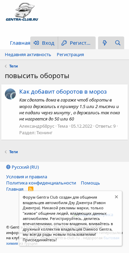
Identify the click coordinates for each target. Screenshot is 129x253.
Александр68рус (36, 126)
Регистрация (70, 54)
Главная (20, 42)
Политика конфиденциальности (41, 183)
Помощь (90, 183)
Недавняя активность (28, 54)
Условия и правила (26, 176)
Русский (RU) (25, 167)
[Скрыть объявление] (115, 197)
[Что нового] (104, 42)
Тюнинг (44, 132)
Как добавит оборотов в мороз (63, 91)
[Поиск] (117, 42)
